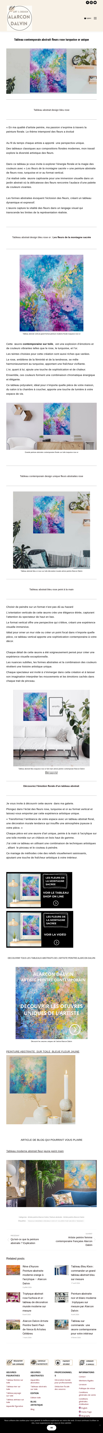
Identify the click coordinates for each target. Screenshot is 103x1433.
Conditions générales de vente (87, 1393)
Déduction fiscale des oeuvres (62, 1387)
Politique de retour (87, 1388)
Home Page (86, 1412)
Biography (85, 1415)
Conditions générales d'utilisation (84, 1401)
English (84, 1408)
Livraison (83, 1384)
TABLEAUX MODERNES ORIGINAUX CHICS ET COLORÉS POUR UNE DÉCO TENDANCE (56, 1221)
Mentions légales (86, 1380)
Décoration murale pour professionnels (63, 1381)
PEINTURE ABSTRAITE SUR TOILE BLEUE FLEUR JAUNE (42, 1051)
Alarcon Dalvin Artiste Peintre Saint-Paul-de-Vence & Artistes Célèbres (35, 1327)
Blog (32, 1409)
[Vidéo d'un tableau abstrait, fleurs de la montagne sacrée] (39, 946)
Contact (82, 1376)
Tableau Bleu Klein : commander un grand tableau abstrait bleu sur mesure (83, 1273)
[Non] (100, 1425)
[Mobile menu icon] (95, 18)
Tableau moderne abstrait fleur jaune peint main (35, 1151)
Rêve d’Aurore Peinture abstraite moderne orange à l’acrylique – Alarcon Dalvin (34, 1275)
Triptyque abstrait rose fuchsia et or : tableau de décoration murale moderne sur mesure (35, 1302)
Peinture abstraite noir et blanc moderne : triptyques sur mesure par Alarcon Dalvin (83, 1302)
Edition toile (36, 1397)
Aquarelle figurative (14, 1406)
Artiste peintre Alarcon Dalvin (38, 1217)
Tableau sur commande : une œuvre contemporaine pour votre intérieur (83, 1327)
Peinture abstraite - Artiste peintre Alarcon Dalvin (66, 1217)
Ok (51, 1428)
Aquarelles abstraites (35, 1381)
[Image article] (13, 1270)
